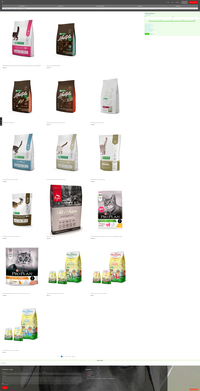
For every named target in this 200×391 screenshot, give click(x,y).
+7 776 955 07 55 (89, 373)
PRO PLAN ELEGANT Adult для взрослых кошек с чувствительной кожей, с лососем (16, 293)
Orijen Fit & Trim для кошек (51, 236)
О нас (168, 2)
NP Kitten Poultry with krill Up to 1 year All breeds (10, 179)
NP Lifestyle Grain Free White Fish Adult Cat (53, 65)
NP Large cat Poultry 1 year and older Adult (97, 122)
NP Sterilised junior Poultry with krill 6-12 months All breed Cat (56, 179)
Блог (172, 2)
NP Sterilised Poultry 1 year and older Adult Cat (98, 179)
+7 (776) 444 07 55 (184, 3)
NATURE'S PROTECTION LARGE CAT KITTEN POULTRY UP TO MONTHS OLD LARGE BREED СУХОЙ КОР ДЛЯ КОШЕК (22, 65)
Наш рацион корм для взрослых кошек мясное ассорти (55, 293)
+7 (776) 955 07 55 (184, 2)
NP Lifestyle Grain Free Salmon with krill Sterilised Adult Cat (56, 122)
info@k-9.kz (89, 375)
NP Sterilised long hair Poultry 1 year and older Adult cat (11, 236)
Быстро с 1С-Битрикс (193, 389)
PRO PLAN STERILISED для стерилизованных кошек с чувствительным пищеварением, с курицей (106, 236)
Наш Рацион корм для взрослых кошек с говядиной (99, 293)
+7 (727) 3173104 (184, 1)
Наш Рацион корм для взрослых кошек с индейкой (11, 350)
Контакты (177, 2)
